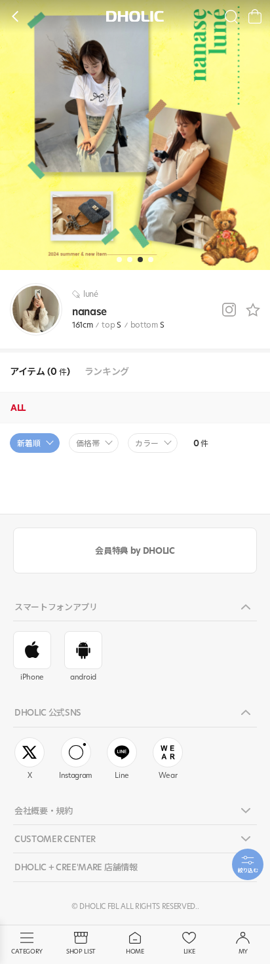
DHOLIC (135, 16)
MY (243, 951)
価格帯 (88, 443)
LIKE (189, 951)
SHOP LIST (81, 951)
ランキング (107, 372)
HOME (135, 951)
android (83, 677)
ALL (18, 408)
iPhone (32, 677)
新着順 (29, 443)
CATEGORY (26, 951)
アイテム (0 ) (40, 372)
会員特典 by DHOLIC (134, 550)
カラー (147, 443)
